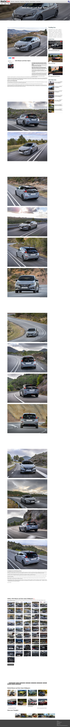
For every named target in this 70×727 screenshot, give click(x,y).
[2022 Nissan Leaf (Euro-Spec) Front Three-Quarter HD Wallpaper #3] (28, 604)
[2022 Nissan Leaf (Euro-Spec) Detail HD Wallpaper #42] (20, 653)
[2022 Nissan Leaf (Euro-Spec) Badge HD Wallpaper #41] (11, 653)
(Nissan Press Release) (9, 582)
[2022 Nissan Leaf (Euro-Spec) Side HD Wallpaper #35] (44, 641)
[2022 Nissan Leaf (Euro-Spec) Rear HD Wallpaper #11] (11, 616)
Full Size (55, 35)
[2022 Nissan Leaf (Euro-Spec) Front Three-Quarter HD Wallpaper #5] (44, 604)
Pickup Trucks (59, 35)
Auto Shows (38, 1)
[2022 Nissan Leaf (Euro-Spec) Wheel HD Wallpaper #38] (28, 647)
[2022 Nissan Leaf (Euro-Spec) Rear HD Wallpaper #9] (36, 610)
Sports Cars (22, 1)
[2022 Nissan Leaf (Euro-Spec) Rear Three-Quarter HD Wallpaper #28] (28, 635)
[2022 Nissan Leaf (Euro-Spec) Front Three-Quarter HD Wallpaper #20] (44, 623)
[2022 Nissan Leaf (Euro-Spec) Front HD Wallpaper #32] (20, 641)
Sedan (60, 32)
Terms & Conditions (59, 722)
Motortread (58, 723)
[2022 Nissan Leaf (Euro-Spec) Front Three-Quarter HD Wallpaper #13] (28, 616)
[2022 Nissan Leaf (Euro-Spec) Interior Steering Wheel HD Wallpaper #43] (28, 653)
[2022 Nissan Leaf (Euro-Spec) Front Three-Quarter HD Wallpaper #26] (11, 635)
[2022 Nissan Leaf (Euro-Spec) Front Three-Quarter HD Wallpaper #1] (11, 604)
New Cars (12, 1)
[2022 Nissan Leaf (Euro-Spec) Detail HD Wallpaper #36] (11, 647)
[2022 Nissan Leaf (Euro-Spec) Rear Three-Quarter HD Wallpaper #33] (28, 641)
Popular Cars (17, 1)
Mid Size (50, 32)
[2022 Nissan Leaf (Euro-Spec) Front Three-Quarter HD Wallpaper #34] (36, 641)
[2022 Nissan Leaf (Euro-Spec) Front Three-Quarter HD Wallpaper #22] (20, 629)
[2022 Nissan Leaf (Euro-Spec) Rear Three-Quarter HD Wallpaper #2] (20, 604)
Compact (59, 29)
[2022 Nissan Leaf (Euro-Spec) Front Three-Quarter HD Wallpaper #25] (44, 629)
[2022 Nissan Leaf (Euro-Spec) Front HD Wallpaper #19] (36, 623)
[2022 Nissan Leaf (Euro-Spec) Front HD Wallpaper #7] (20, 610)
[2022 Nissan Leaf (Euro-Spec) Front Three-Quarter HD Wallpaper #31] (11, 641)
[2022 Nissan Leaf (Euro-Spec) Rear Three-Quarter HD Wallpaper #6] (11, 610)
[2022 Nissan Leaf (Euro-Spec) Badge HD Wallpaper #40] (44, 647)
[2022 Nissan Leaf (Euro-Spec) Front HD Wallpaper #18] (28, 623)
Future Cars (27, 1)
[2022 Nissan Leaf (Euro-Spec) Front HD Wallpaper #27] (20, 635)
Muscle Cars (51, 29)
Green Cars (57, 32)
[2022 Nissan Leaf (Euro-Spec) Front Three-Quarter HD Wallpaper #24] (36, 629)
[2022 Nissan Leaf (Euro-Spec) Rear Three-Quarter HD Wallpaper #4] (36, 604)
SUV (54, 29)
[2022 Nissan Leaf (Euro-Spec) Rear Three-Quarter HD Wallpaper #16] (11, 623)
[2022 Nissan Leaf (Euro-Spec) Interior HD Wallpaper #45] (44, 653)
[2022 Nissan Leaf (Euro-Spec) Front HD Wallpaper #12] (20, 616)
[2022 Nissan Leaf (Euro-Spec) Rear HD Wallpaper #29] (36, 635)
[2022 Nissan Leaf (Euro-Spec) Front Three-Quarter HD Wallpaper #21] (11, 629)
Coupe (56, 29)
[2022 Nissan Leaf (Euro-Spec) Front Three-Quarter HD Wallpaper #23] (28, 629)
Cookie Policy (58, 724)
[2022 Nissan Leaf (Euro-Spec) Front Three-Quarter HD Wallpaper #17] (20, 623)
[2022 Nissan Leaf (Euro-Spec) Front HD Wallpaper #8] (28, 610)
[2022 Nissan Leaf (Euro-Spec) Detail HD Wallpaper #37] (20, 647)
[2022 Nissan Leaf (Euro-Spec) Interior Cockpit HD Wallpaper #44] (36, 653)
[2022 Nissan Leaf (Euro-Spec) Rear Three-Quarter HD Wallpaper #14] (36, 616)
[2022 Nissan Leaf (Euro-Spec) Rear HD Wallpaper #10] (44, 610)
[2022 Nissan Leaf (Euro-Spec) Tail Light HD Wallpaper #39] (36, 647)
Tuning (53, 32)
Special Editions (32, 1)
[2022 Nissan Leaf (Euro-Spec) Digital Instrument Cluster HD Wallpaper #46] (11, 659)
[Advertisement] (35, 24)
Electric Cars (51, 35)
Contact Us (58, 721)
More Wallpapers (10, 664)
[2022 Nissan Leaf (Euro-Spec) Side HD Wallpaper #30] (44, 635)
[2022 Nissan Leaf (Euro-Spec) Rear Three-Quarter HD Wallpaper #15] (44, 616)
